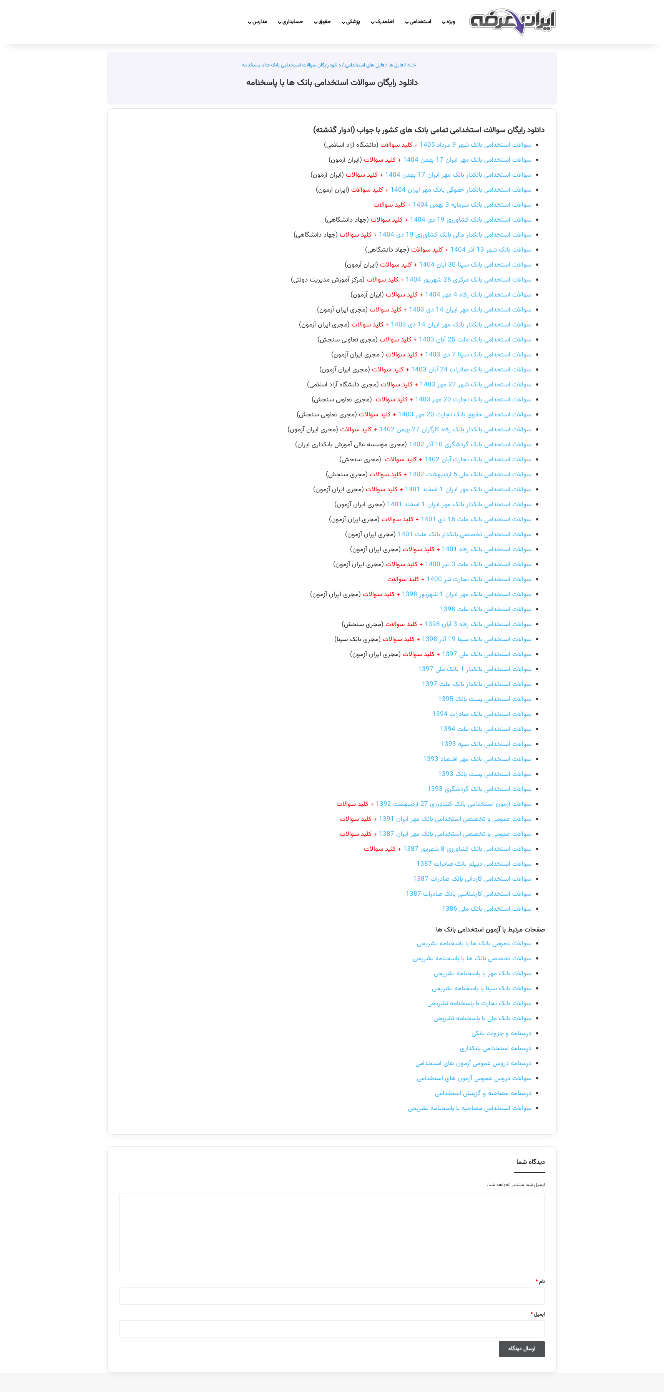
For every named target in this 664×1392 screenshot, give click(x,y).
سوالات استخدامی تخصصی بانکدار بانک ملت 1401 (464, 535)
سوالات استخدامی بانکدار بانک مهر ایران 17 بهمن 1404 (438, 175)
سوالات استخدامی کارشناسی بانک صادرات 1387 (468, 894)
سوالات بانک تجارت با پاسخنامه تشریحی (479, 1004)
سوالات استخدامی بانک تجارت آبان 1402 (477, 460)
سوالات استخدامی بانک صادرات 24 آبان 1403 (451, 370)
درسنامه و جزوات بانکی (501, 1034)
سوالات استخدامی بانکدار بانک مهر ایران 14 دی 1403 (441, 325)
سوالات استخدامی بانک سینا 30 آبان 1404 (475, 265)
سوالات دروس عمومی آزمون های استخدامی (474, 1079)
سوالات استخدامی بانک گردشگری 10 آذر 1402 (470, 445)
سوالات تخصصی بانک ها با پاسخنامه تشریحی (472, 959)
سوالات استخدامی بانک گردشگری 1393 (479, 789)
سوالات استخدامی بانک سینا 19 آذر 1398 (476, 640)
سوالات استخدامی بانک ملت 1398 (485, 610)
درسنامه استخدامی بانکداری (495, 1049)
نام (540, 1282)
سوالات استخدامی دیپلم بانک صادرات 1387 (474, 864)
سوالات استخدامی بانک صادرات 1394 (481, 714)
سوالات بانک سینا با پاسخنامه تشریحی (481, 989)
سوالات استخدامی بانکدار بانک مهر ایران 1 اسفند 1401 (459, 505)
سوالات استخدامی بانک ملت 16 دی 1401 (456, 520)
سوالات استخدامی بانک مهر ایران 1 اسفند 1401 (448, 490)
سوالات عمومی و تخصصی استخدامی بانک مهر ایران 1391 (435, 819)
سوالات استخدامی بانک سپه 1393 (486, 744)
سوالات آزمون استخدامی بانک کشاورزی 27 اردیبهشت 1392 (434, 804)
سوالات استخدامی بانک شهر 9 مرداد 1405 (455, 145)
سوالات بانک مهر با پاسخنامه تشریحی (482, 974)
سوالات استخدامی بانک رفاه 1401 (467, 550)
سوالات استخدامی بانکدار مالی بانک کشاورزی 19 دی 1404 (435, 235)
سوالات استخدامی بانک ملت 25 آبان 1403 (455, 340)
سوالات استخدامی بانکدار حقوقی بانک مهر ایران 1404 (441, 190)
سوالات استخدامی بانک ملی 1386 (486, 909)
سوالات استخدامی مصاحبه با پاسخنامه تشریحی (469, 1109)
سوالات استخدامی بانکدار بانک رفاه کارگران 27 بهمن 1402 (435, 430)
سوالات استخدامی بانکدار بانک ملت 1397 (476, 684)
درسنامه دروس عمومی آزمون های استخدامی (473, 1064)
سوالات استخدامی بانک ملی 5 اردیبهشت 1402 (450, 475)
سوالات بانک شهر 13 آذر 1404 (471, 250)
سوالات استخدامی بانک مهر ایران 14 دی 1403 (450, 310)
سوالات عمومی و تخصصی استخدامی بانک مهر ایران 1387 (435, 834)
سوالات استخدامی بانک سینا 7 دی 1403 (478, 355)
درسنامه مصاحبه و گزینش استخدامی (483, 1094)
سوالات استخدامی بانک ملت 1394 (485, 729)
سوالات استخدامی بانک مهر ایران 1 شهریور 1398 (466, 595)
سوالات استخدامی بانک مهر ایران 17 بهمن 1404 (447, 160)
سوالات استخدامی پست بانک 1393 (484, 774)
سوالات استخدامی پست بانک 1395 (484, 699)
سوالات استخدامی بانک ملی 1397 (467, 655)
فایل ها (395, 65)
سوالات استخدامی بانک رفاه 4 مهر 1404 (458, 295)
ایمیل (538, 1314)
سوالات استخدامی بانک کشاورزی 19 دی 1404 (451, 220)
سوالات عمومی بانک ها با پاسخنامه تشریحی (474, 944)
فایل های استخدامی (364, 65)
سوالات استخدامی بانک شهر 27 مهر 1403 (456, 385)
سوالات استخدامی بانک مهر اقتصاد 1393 (477, 759)
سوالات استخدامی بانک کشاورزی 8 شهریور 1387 (447, 849)
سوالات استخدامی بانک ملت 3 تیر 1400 (458, 565)
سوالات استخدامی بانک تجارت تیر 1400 (479, 580)
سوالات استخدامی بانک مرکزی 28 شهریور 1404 (449, 280)
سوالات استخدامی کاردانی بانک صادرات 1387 (472, 879)
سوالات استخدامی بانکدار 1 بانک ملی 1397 (474, 669)
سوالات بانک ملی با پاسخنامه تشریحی (482, 1019)
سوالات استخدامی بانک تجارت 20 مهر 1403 (473, 400)
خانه (412, 65)
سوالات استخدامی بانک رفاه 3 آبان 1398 (458, 625)
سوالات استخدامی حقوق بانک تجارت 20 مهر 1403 (445, 415)
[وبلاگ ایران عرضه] (512, 22)
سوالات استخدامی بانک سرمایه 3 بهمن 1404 (452, 205)
